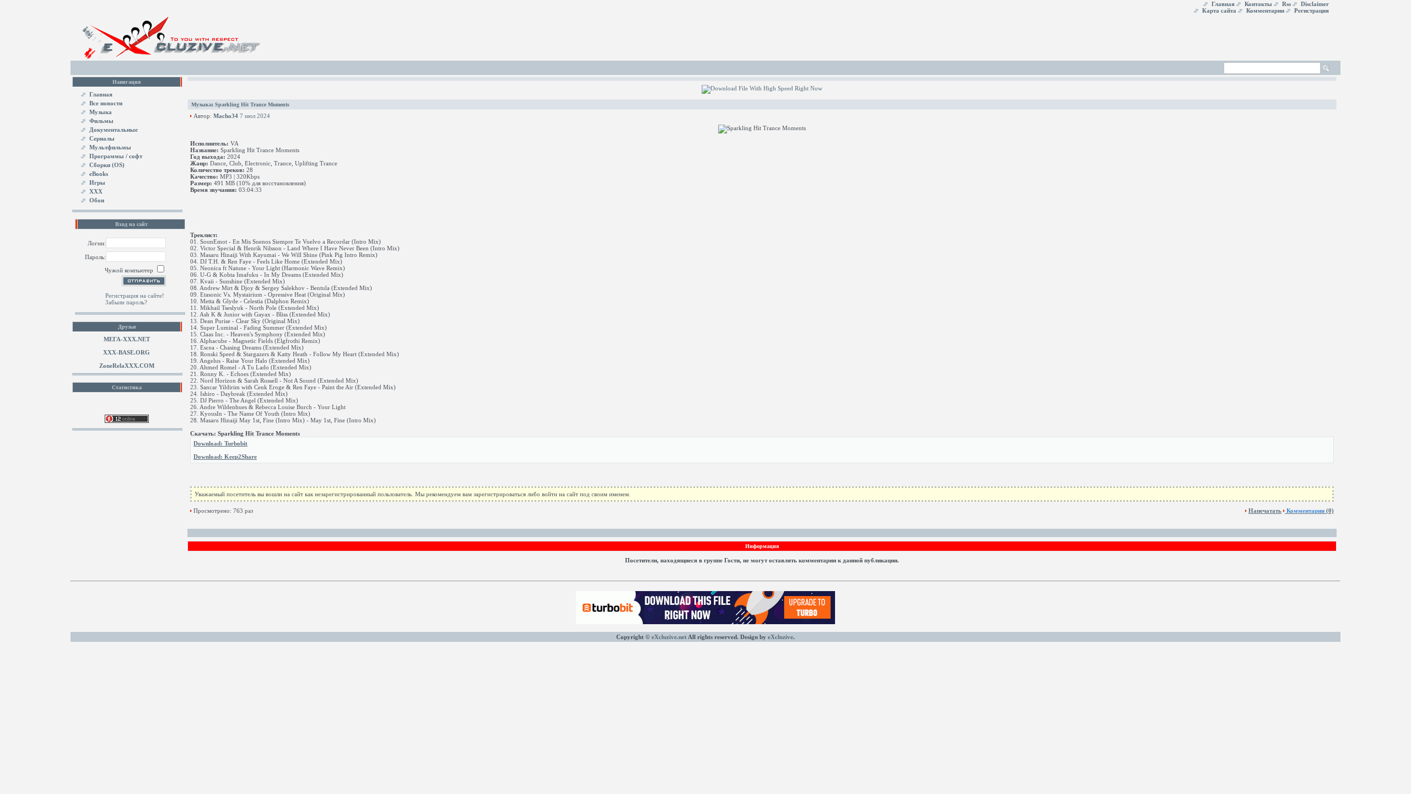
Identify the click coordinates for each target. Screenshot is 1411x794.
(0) (1310, 510)
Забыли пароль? (126, 302)
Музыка (201, 104)
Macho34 (225, 115)
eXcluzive (780, 637)
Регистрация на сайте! (134, 295)
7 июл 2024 (255, 115)
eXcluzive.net (669, 637)
